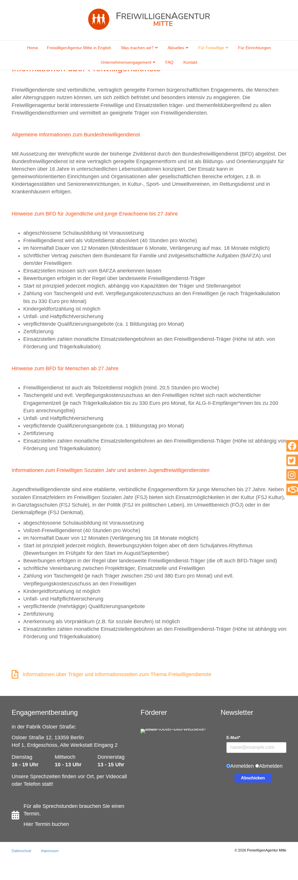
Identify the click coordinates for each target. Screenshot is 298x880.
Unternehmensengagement (126, 62)
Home (32, 47)
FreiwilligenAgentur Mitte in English (79, 47)
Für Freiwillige (211, 47)
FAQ (169, 62)
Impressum (49, 851)
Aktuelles (176, 47)
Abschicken (253, 777)
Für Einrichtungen (254, 47)
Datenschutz (21, 851)
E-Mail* (233, 737)
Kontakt (190, 62)
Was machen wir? (137, 47)
